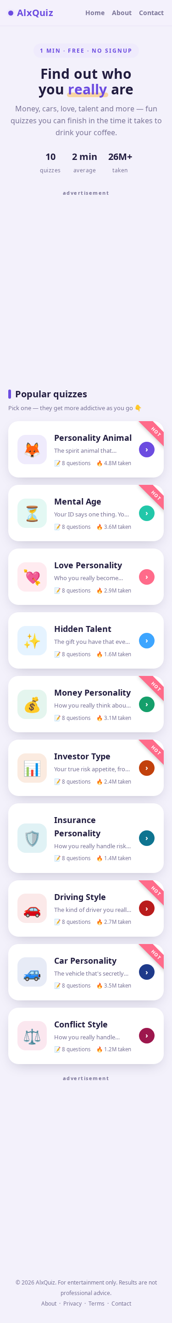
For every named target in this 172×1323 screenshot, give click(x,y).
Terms (97, 1303)
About (122, 12)
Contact (151, 12)
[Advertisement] (86, 286)
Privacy (72, 1303)
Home (95, 12)
